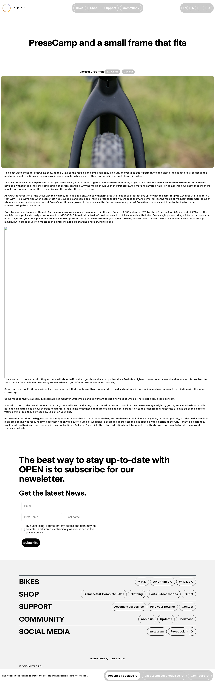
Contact (187, 606)
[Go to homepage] (36, 8)
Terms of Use (117, 658)
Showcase (186, 619)
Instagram (157, 631)
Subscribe (30, 542)
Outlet (188, 594)
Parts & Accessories (163, 594)
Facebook (178, 631)
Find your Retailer (162, 606)
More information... (78, 675)
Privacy (103, 658)
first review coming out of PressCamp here (131, 202)
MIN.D (142, 581)
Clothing (137, 594)
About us (147, 619)
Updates (166, 619)
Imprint (94, 658)
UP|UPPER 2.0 (162, 581)
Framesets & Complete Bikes (103, 594)
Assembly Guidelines (129, 606)
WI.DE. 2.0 (186, 581)
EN (185, 8)
